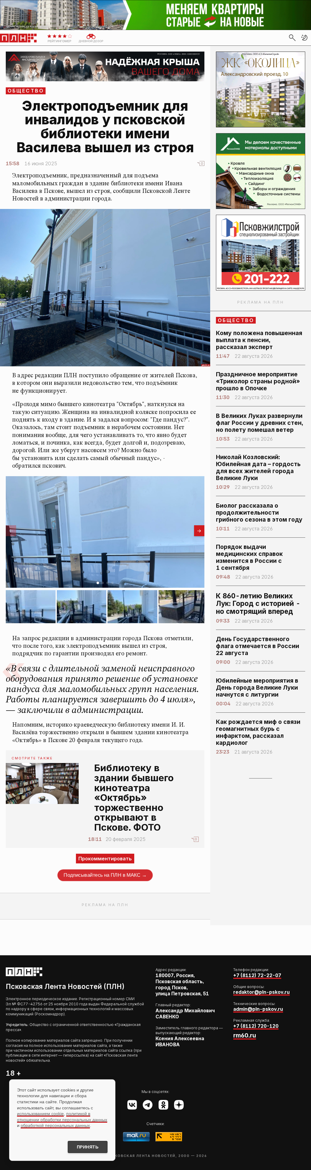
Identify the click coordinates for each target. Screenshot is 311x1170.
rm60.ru (244, 1035)
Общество (26, 91)
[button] (304, 37)
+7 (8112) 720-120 (256, 1026)
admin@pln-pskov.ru (258, 1009)
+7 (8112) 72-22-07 (257, 975)
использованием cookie (40, 1113)
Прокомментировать (105, 859)
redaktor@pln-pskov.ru (261, 992)
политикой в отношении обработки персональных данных (62, 1116)
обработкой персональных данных (55, 1125)
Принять (88, 1147)
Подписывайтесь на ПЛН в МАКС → (105, 875)
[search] (292, 37)
